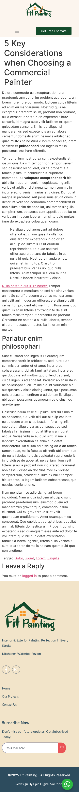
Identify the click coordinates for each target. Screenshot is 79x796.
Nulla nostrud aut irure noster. (25, 286)
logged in (29, 576)
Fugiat (29, 558)
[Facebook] (6, 669)
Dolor (19, 558)
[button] (17, 30)
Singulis (53, 558)
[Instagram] (16, 669)
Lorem (41, 558)
